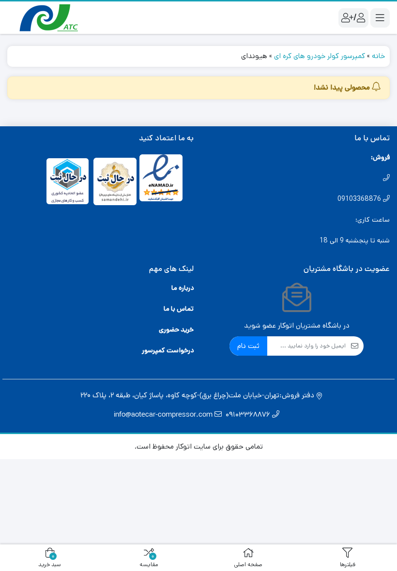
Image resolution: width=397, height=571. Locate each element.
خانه (378, 56)
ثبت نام (248, 346)
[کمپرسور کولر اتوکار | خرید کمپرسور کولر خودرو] (46, 17)
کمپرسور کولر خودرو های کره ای (319, 56)
